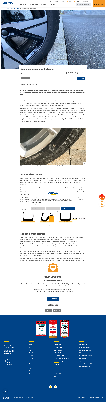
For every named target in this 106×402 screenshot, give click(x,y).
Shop (77, 1)
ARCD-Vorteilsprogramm (59, 355)
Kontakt (63, 1)
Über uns (49, 1)
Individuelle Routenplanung (60, 370)
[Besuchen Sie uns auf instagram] (55, 386)
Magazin (44, 4)
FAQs (55, 376)
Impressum (6, 397)
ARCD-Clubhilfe (57, 352)
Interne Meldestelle (29, 397)
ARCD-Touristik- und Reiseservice (61, 358)
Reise (30, 361)
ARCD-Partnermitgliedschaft (85, 350)
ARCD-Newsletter (58, 379)
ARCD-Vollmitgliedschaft (84, 347)
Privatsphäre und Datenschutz (17, 397)
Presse (56, 1)
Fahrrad (31, 352)
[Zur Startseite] (7, 3)
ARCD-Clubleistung (58, 350)
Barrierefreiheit (7, 398)
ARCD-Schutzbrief (58, 347)
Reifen (28, 78)
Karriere (70, 1)
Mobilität (31, 347)
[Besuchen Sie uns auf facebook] (50, 386)
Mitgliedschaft (33, 4)
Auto (22, 78)
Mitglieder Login (99, 4)
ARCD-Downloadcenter (59, 368)
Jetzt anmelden (53, 298)
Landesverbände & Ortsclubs (85, 363)
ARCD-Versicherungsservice (60, 361)
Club (30, 363)
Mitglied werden (82, 358)
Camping (31, 358)
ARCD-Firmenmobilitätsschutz (86, 355)
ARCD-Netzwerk (57, 373)
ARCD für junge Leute (84, 352)
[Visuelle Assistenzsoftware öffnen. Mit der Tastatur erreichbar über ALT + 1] (5, 391)
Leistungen (23, 4)
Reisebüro (85, 1)
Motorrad (31, 355)
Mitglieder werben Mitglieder (85, 361)
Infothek (52, 4)
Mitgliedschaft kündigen (84, 366)
